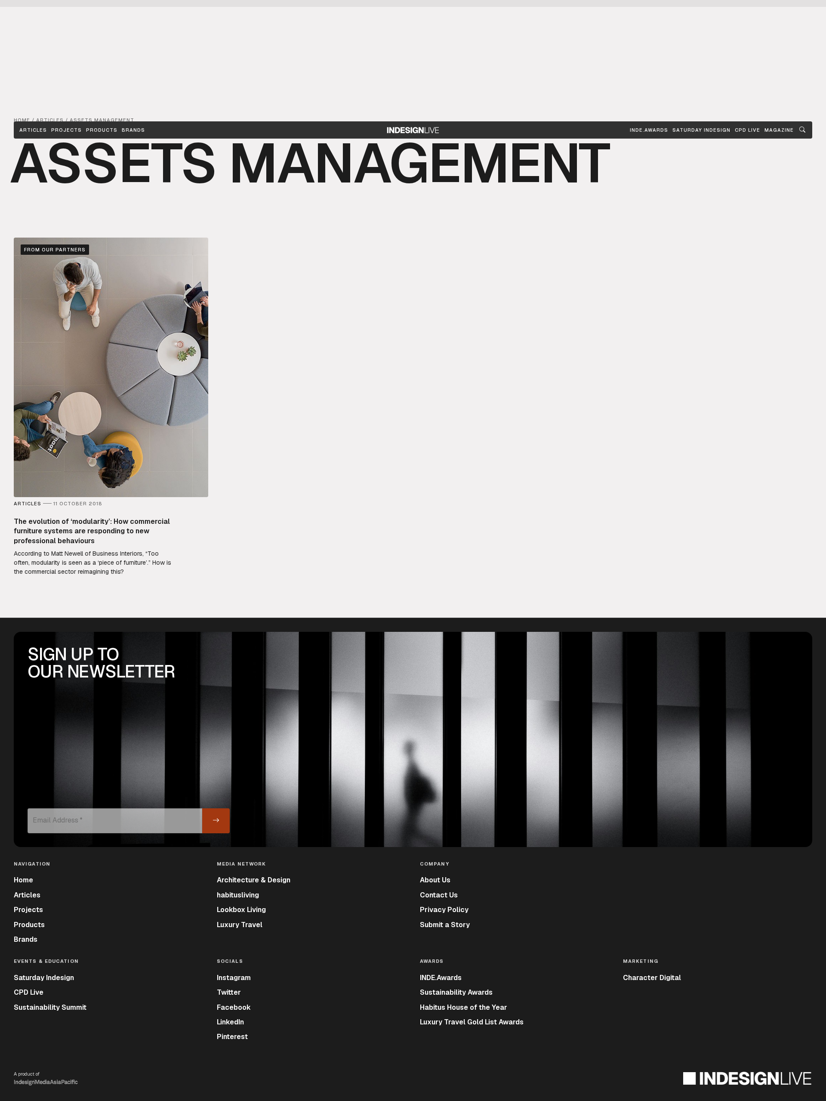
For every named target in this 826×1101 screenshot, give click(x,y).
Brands (133, 130)
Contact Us (439, 895)
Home (23, 880)
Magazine (779, 130)
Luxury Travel (239, 924)
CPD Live (28, 992)
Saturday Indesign (44, 977)
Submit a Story (445, 924)
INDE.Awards (441, 977)
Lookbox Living (241, 909)
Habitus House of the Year (463, 1007)
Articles (33, 130)
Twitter (229, 992)
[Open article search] (802, 130)
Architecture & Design (253, 880)
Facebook (234, 1007)
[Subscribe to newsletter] (216, 820)
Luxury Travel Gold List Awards (472, 1022)
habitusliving (238, 895)
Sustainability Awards (456, 992)
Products (101, 130)
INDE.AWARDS (649, 130)
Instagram (234, 977)
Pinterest (232, 1036)
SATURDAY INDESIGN (701, 130)
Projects (66, 130)
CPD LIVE (747, 130)
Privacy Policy (444, 909)
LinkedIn (230, 1022)
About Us (435, 880)
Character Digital (652, 977)
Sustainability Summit (50, 1007)
